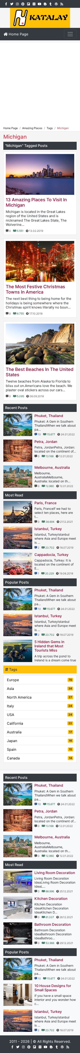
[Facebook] (6, 3)
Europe (39, 680)
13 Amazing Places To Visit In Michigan (36, 202)
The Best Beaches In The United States (40, 372)
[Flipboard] (28, 3)
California (39, 723)
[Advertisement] (40, 83)
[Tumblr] (50, 3)
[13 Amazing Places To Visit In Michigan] (40, 174)
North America (39, 697)
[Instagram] (17, 3)
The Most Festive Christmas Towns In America (35, 289)
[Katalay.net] (40, 17)
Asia (39, 688)
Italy (39, 706)
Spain (39, 749)
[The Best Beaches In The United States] (40, 344)
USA (39, 714)
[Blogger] (45, 3)
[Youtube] (39, 3)
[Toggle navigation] (70, 34)
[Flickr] (34, 3)
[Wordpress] (56, 3)
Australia (39, 732)
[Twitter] (11, 3)
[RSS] (61, 3)
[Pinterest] (23, 3)
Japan (39, 740)
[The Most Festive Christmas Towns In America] (40, 261)
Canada (39, 758)
